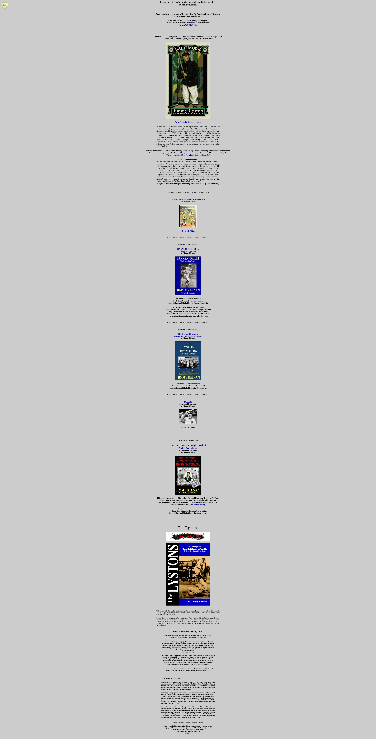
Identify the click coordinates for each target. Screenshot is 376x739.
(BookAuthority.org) (197, 504)
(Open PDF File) (188, 231)
